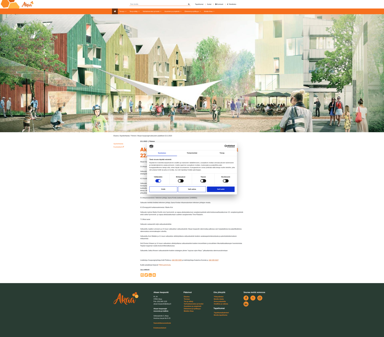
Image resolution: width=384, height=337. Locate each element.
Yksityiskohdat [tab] (192, 153)
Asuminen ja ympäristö (172, 11)
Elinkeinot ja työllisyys (192, 11)
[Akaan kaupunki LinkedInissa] (246, 304)
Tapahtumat (199, 4)
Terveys (121, 11)
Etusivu (187, 297)
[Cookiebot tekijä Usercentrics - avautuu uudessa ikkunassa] (226, 146)
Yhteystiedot (218, 297)
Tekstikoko (232, 4)
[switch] (181, 180)
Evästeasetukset (160, 328)
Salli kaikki (220, 189)
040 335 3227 (214, 260)
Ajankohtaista (118, 144)
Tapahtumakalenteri (221, 313)
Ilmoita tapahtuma (220, 315)
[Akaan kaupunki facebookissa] (246, 298)
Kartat (209, 4)
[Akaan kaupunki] (18, 4)
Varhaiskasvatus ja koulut (151, 11)
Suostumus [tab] (162, 153)
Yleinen (152, 141)
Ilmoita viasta (219, 299)
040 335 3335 (177, 260)
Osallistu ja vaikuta (221, 304)
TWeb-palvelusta (164, 265)
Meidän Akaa (208, 11)
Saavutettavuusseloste (162, 323)
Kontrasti (219, 4)
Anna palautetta (220, 301)
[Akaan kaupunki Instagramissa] (259, 298)
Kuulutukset (118, 147)
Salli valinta (192, 189)
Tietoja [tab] (222, 153)
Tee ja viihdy (134, 11)
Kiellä (163, 189)
